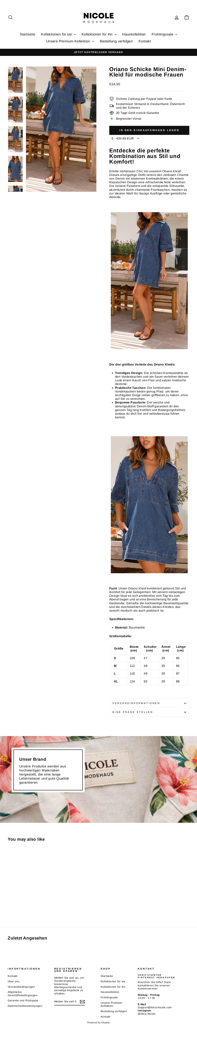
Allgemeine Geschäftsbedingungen (23, 994)
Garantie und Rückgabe (23, 1000)
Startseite (27, 34)
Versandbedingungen (21, 986)
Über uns (13, 981)
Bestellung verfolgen (116, 41)
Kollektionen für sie (57, 34)
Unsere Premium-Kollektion (68, 41)
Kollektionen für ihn (98, 34)
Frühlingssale (163, 34)
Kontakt (145, 41)
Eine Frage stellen (132, 712)
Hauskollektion (134, 34)
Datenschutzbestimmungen (25, 1005)
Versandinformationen (136, 703)
